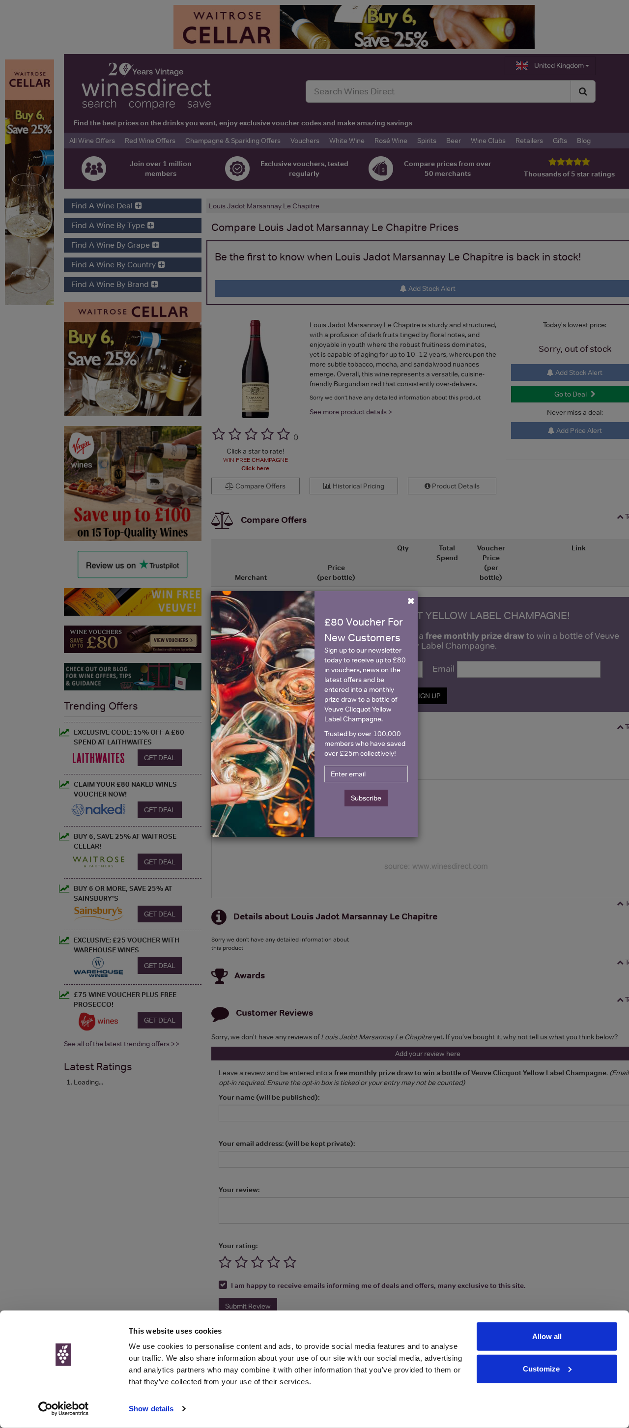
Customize (541, 1368)
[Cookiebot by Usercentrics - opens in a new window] (64, 1408)
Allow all (547, 1336)
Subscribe (366, 798)
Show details (151, 1408)
